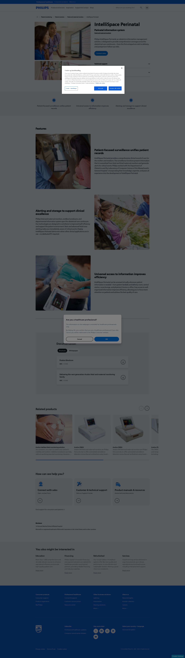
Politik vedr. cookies (100, 83)
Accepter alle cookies (115, 88)
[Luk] (122, 68)
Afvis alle (100, 88)
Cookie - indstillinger (71, 88)
